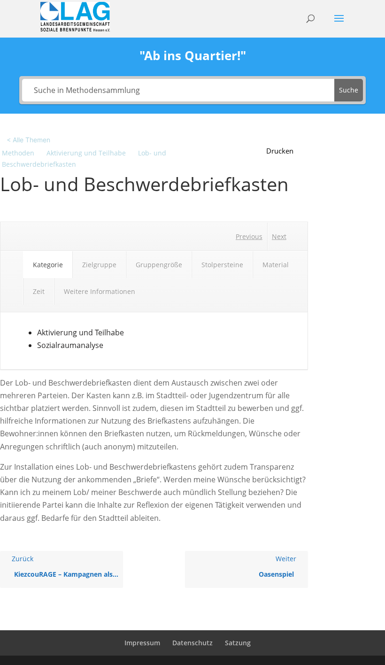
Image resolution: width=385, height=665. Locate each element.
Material (275, 264)
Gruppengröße (159, 264)
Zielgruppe (99, 264)
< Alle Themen (28, 140)
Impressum (142, 642)
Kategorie (48, 264)
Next (279, 236)
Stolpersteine (222, 264)
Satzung (238, 642)
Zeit (39, 291)
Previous (249, 236)
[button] (284, 151)
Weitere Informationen (99, 291)
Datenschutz (192, 642)
